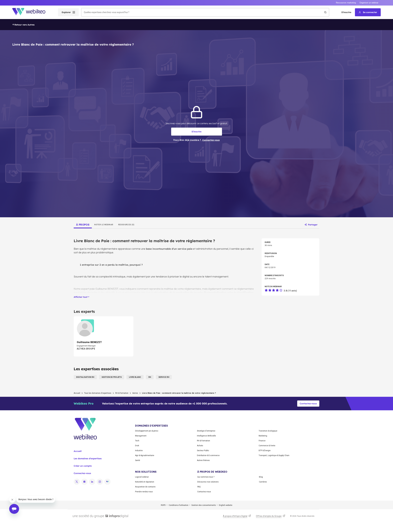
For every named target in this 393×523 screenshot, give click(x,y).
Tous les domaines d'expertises (97, 393)
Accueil (77, 393)
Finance (262, 441)
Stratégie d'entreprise (206, 431)
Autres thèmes (203, 460)
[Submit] (325, 12)
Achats (200, 446)
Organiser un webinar (369, 3)
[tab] (83, 224)
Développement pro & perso (146, 431)
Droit (137, 446)
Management (140, 436)
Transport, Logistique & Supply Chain (274, 455)
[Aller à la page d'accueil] (31, 12)
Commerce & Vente (267, 446)
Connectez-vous (82, 473)
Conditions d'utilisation (178, 505)
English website (225, 505)
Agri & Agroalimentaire (144, 455)
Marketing (263, 436)
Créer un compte (83, 465)
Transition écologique (268, 431)
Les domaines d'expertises (88, 458)
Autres (135, 393)
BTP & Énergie (264, 450)
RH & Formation (121, 393)
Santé (137, 460)
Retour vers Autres (24, 24)
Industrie (139, 450)
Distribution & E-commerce (208, 455)
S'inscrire (346, 12)
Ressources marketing (346, 3)
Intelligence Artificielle (206, 436)
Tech (137, 441)
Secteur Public (203, 450)
